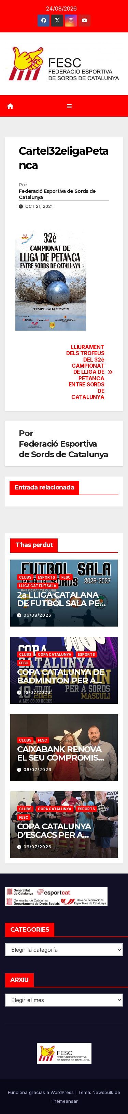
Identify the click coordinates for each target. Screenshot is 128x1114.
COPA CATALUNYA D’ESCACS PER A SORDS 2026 (54, 834)
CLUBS (25, 577)
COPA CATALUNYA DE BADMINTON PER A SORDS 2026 (60, 680)
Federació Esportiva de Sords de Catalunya (57, 194)
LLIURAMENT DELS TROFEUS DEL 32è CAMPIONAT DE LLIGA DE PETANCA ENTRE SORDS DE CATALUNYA (85, 372)
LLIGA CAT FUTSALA (37, 586)
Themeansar (64, 1101)
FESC (66, 577)
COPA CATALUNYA (54, 654)
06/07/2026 (38, 769)
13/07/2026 (37, 692)
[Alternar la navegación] (69, 106)
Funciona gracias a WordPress (41, 1092)
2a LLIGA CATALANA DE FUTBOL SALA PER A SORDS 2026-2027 (61, 603)
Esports (46, 577)
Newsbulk (103, 1092)
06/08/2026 (38, 615)
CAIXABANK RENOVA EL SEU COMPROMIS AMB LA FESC (59, 757)
